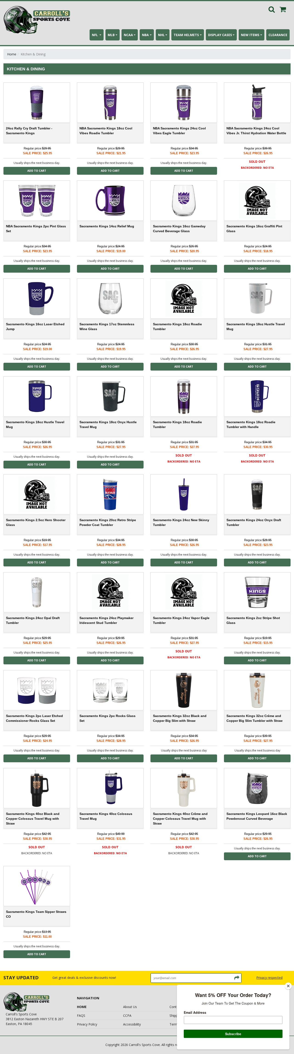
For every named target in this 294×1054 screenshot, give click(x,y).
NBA (145, 35)
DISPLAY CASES (220, 35)
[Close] (288, 986)
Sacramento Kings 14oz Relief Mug (106, 226)
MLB (111, 35)
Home (11, 54)
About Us (130, 1007)
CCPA (127, 1015)
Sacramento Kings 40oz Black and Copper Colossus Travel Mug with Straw (32, 818)
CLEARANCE (278, 35)
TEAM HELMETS (186, 35)
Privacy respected (269, 977)
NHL (161, 35)
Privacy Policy (87, 1024)
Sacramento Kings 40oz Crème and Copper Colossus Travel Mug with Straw (180, 818)
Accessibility (132, 1024)
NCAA (128, 35)
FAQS (81, 1015)
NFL (95, 35)
